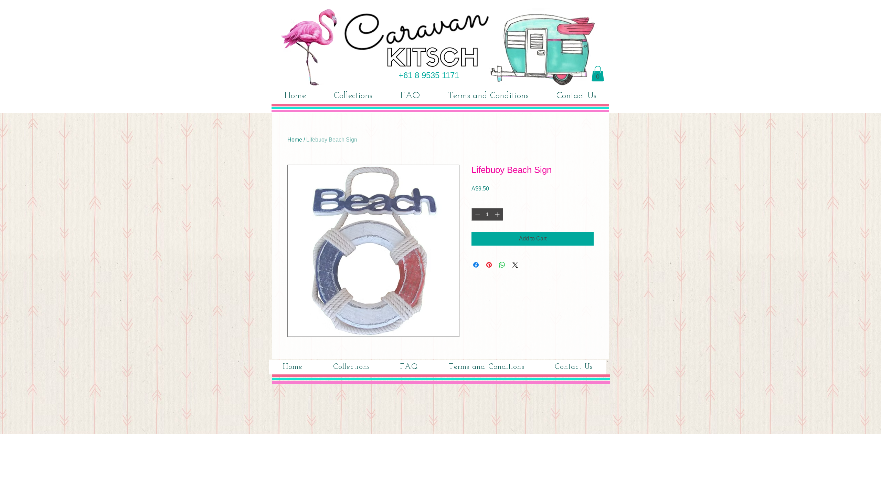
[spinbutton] (487, 214)
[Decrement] (477, 214)
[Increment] (497, 214)
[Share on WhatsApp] (502, 265)
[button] (597, 73)
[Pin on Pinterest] (489, 265)
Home (294, 140)
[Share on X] (515, 265)
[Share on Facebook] (476, 265)
